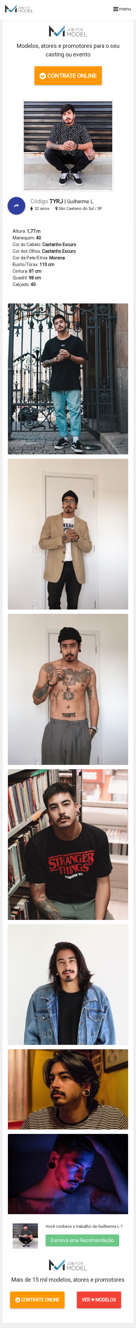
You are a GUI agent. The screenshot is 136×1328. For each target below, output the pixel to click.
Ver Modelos (99, 1299)
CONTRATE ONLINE (71, 75)
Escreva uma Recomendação (82, 1240)
